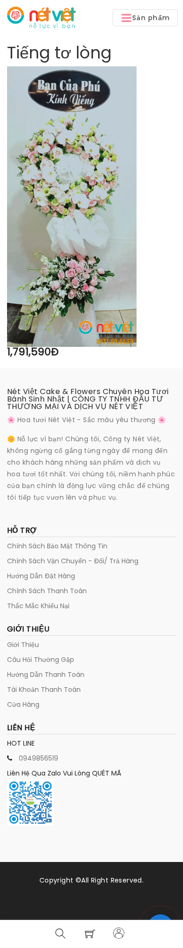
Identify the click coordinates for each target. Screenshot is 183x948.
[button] (145, 17)
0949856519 (38, 758)
